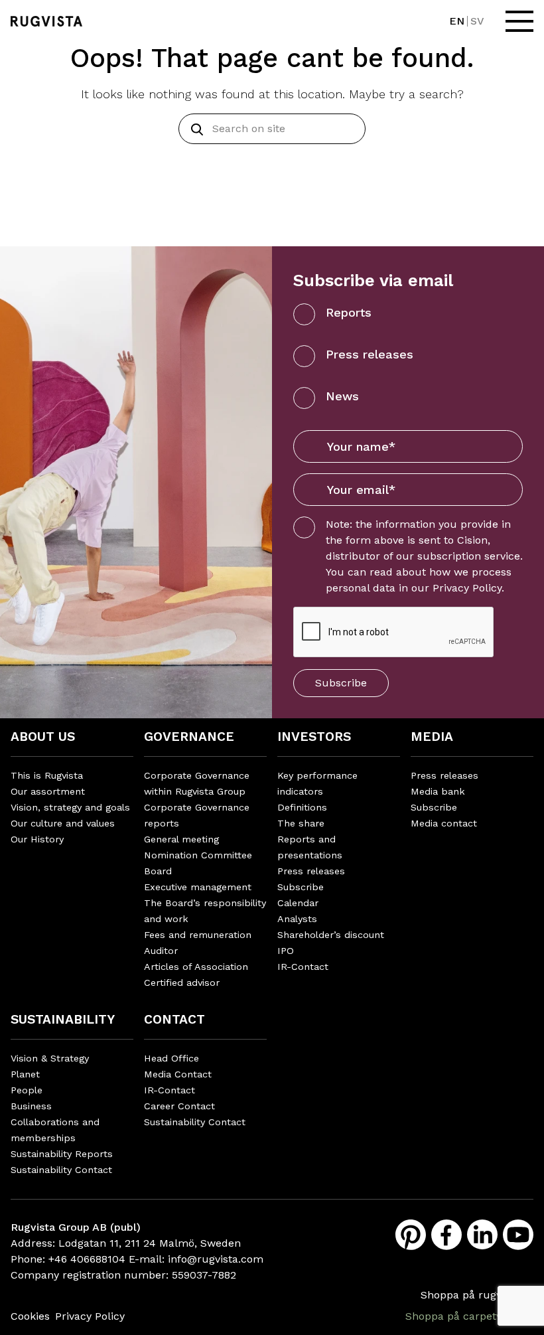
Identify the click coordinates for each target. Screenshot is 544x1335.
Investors (314, 736)
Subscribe (341, 682)
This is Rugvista (47, 775)
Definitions (302, 807)
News (342, 396)
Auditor (161, 950)
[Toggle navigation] (519, 21)
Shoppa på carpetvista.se (469, 1316)
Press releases (369, 354)
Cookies (30, 1316)
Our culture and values (63, 823)
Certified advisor (182, 982)
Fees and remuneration (197, 934)
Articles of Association (196, 966)
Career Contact (179, 1106)
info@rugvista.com (215, 1259)
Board (158, 871)
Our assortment (48, 791)
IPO (285, 950)
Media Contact (178, 1074)
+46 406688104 (86, 1259)
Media (432, 736)
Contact (174, 1019)
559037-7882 (204, 1275)
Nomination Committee (198, 855)
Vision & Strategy (50, 1058)
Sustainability (63, 1019)
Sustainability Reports (62, 1153)
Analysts (297, 918)
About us (43, 736)
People (26, 1090)
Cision (472, 540)
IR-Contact (302, 966)
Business (31, 1106)
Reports (349, 312)
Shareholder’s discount (330, 934)
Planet (25, 1074)
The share (300, 823)
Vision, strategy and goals (70, 807)
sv (477, 21)
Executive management (197, 887)
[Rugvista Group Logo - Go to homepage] (46, 21)
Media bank (438, 791)
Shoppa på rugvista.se (477, 1295)
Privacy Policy (467, 588)
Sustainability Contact (61, 1169)
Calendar (297, 903)
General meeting (181, 839)
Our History (37, 839)
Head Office (171, 1058)
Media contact (444, 823)
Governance (189, 736)
